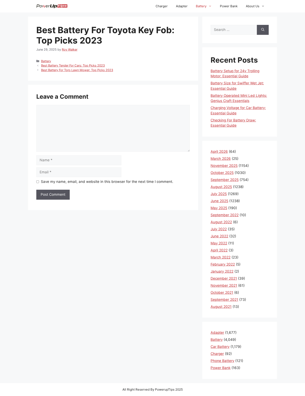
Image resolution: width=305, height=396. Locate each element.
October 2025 (222, 173)
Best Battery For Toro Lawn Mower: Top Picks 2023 (77, 70)
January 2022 (222, 271)
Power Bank (229, 6)
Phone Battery (222, 361)
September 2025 (225, 180)
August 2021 (221, 307)
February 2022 (223, 264)
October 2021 (222, 292)
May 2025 (219, 208)
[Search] (263, 30)
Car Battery (220, 347)
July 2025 (219, 194)
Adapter (182, 6)
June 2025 (219, 201)
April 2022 (219, 250)
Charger (162, 6)
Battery (201, 6)
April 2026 (219, 151)
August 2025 (221, 187)
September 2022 (225, 215)
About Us (252, 6)
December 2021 (224, 278)
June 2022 (219, 236)
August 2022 (221, 222)
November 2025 (224, 166)
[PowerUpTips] (51, 6)
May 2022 (219, 243)
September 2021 (224, 300)
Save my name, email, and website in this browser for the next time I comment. (107, 182)
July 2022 (219, 229)
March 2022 (221, 257)
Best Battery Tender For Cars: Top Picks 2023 (73, 65)
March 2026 (221, 159)
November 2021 (224, 285)
